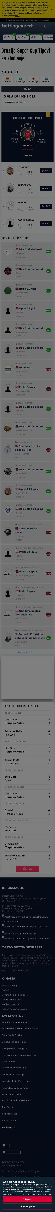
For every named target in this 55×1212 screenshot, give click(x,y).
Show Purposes (27, 1206)
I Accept (27, 1199)
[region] (27, 1194)
